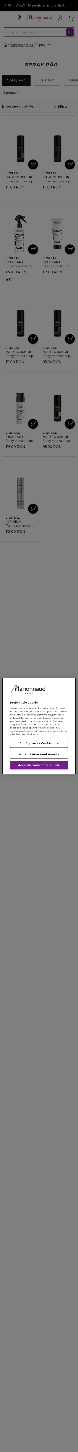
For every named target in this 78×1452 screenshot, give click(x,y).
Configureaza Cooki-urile (39, 743)
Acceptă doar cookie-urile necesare (39, 754)
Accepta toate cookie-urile (39, 765)
